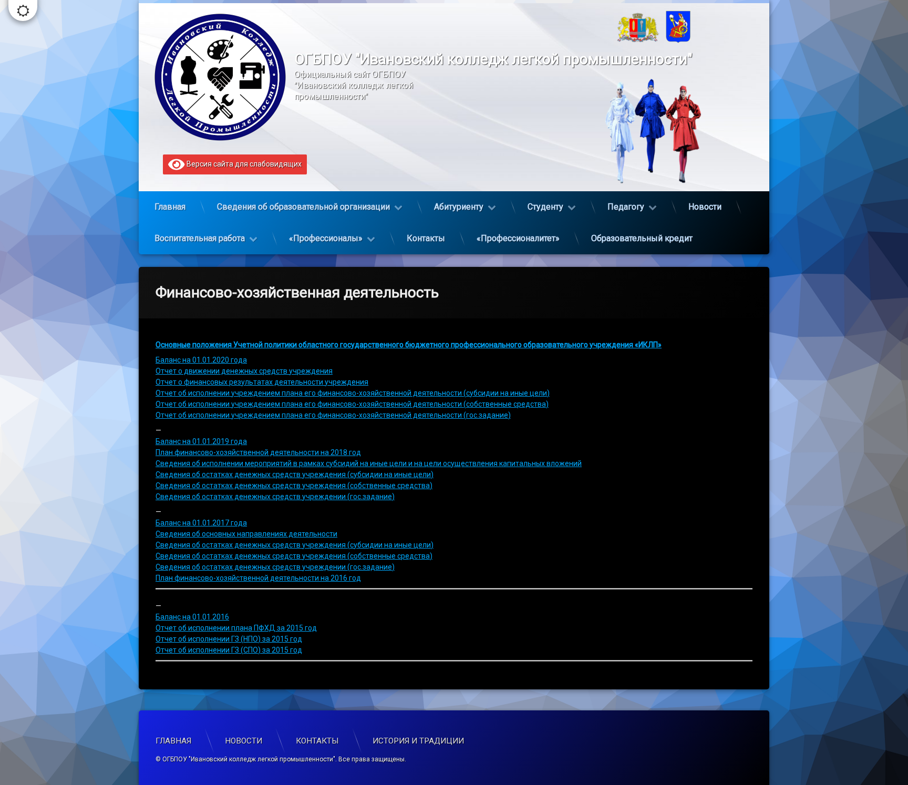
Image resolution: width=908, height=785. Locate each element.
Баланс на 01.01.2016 (192, 617)
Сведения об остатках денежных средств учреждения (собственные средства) (294, 485)
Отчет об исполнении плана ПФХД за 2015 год (236, 628)
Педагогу (625, 207)
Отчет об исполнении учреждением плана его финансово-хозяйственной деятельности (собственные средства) (352, 404)
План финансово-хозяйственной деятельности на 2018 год (258, 452)
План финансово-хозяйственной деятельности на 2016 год (258, 578)
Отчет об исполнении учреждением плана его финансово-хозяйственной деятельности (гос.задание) (333, 415)
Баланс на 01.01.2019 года (201, 441)
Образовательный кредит (642, 238)
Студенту (545, 207)
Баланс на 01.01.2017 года (201, 523)
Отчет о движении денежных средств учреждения (244, 371)
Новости (704, 207)
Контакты (426, 238)
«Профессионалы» (326, 238)
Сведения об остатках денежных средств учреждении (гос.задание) (275, 496)
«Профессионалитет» (518, 238)
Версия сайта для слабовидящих (243, 164)
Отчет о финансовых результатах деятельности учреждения (262, 382)
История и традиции (418, 741)
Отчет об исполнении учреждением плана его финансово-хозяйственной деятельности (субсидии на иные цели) (353, 393)
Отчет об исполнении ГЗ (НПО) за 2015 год (229, 639)
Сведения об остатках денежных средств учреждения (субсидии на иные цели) (295, 474)
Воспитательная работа (199, 238)
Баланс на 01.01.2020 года (201, 360)
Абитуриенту (458, 207)
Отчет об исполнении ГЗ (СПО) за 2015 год (229, 650)
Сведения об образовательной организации (303, 207)
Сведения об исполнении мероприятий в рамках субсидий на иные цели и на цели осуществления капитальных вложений (369, 463)
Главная (169, 207)
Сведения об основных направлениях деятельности (246, 534)
